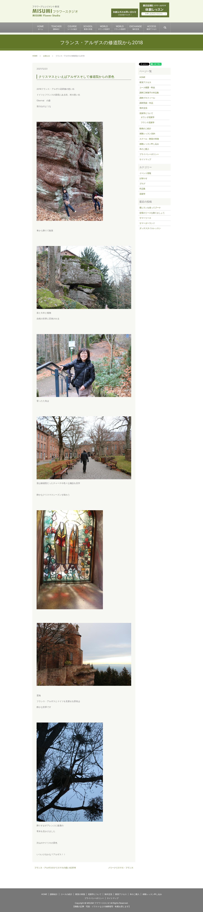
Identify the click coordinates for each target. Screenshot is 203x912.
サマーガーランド (147, 223)
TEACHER (56, 27)
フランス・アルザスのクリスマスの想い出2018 (55, 867)
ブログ (142, 183)
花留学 (142, 194)
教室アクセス (145, 82)
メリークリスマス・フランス (120, 867)
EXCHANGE (136, 27)
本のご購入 (144, 149)
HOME (40, 27)
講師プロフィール (147, 98)
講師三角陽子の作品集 (149, 92)
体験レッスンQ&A (147, 133)
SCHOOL (88, 27)
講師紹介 (54, 894)
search (170, 26)
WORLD (104, 27)
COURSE (72, 27)
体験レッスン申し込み (149, 144)
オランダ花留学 (147, 117)
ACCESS (152, 27)
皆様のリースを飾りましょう (152, 213)
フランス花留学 (147, 122)
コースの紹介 (66, 894)
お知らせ (46, 56)
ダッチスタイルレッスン (150, 228)
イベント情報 (145, 173)
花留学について (146, 113)
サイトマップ (145, 159)
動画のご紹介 (145, 128)
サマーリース (145, 218)
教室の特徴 (80, 894)
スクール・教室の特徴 (149, 139)
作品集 (142, 188)
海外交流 (143, 108)
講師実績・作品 (146, 103)
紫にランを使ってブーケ (150, 207)
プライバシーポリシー (149, 154)
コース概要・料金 (147, 87)
